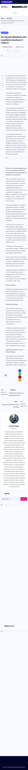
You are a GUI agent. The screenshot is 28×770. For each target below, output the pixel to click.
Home (2, 18)
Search (24, 499)
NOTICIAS (9, 18)
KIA (6, 375)
